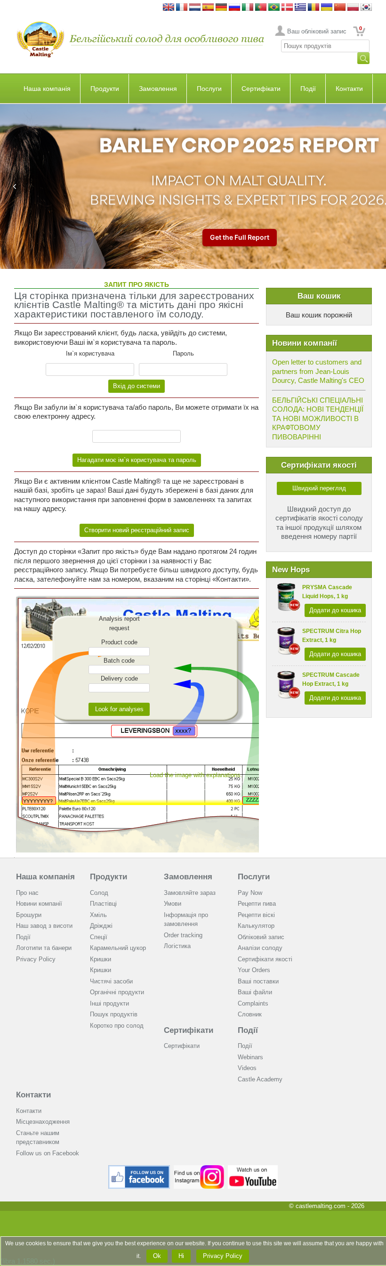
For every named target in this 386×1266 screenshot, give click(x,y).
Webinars (250, 1057)
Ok (157, 1255)
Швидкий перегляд (319, 488)
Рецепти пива (257, 903)
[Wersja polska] (353, 8)
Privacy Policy (36, 959)
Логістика (177, 946)
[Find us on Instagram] (199, 1169)
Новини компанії (39, 903)
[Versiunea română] (313, 8)
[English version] (168, 8)
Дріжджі (101, 925)
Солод (99, 892)
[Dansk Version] (287, 8)
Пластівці (103, 903)
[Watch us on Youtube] (253, 1169)
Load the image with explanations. (196, 775)
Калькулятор (256, 925)
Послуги (209, 88)
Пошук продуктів (113, 1014)
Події (308, 88)
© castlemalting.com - (326, 1205)
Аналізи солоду (260, 947)
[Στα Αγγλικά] (300, 8)
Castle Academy (260, 1079)
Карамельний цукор (118, 947)
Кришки (100, 959)
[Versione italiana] (247, 8)
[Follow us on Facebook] (139, 1169)
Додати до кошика (335, 610)
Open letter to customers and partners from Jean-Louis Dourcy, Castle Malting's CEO (318, 371)
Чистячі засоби (111, 981)
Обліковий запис (261, 937)
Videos (247, 1067)
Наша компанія (47, 88)
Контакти (349, 88)
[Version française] (181, 8)
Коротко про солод (117, 1025)
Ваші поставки (258, 981)
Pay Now (250, 892)
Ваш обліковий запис (316, 31)
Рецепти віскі (256, 914)
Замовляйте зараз (190, 892)
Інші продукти (109, 1003)
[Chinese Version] (340, 8)
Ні (181, 1255)
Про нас (27, 892)
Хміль (98, 914)
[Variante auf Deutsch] (221, 8)
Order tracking (183, 935)
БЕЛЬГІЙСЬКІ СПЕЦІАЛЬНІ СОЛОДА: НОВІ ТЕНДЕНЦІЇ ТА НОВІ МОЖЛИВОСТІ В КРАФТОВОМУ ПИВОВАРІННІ (317, 418)
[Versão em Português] (260, 8)
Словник (250, 1014)
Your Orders (254, 970)
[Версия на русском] (234, 8)
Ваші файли (255, 992)
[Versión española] (208, 8)
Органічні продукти (117, 992)
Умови (172, 903)
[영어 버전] (366, 8)
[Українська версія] (326, 8)
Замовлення (158, 88)
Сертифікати (261, 88)
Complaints (253, 1003)
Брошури (28, 914)
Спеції (98, 937)
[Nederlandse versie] (195, 8)
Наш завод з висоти (44, 925)
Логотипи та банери (44, 947)
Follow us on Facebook (47, 1153)
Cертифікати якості (265, 959)
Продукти (104, 88)
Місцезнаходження (43, 1121)
